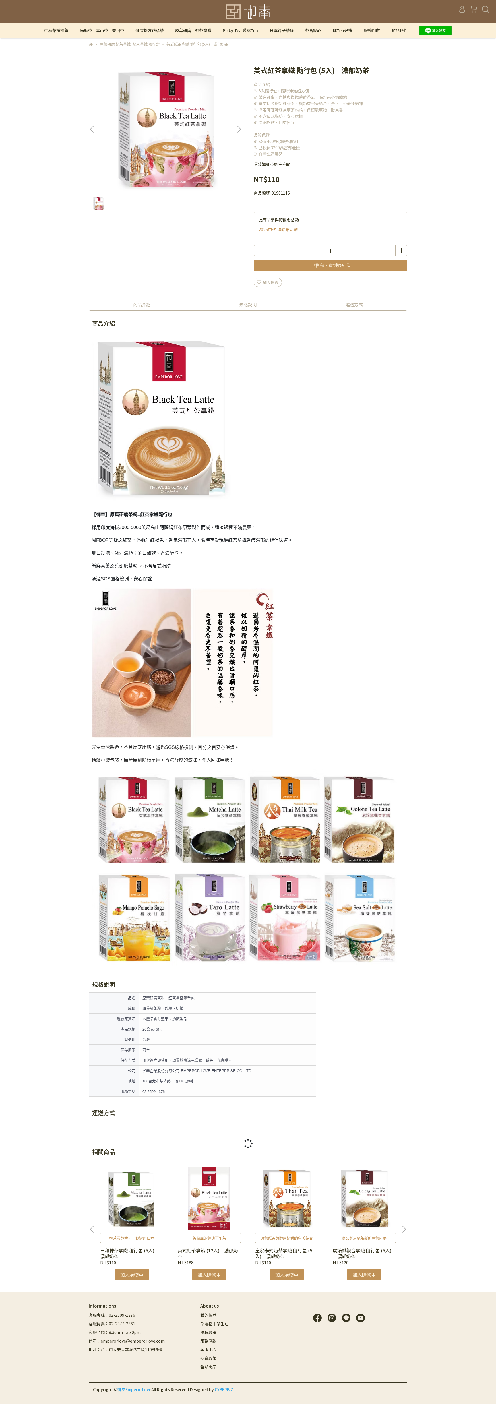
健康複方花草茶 (149, 30)
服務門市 (372, 30)
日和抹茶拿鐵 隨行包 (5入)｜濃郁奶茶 (129, 1253)
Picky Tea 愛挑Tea (240, 30)
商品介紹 (141, 304)
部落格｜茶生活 (214, 1323)
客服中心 (208, 1349)
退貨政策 (208, 1358)
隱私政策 (208, 1332)
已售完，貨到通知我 (330, 265)
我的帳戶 (208, 1315)
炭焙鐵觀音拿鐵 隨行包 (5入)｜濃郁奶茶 (362, 1253)
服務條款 (208, 1341)
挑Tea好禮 (342, 30)
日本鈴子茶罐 (282, 30)
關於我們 (399, 30)
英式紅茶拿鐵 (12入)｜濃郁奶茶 (208, 1253)
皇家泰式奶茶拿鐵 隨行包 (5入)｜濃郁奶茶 (283, 1253)
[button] (238, 129)
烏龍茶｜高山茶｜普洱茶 (102, 30)
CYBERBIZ (224, 1389)
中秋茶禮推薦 (56, 30)
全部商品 (208, 1367)
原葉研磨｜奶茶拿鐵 (193, 30)
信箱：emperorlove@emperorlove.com (127, 1341)
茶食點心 (313, 30)
